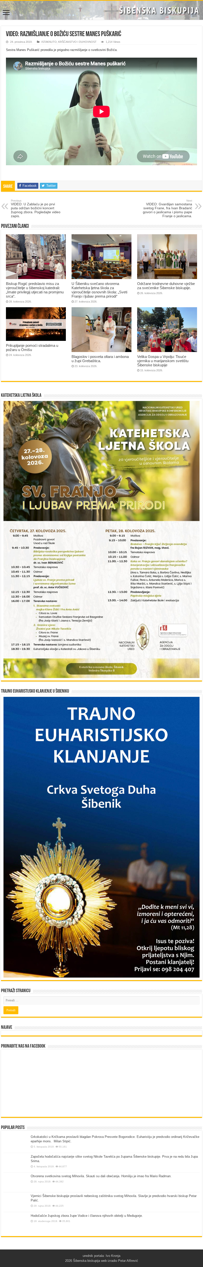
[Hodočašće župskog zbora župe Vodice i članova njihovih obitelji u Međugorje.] (15, 1223)
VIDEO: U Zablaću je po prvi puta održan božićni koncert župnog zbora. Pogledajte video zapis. (35, 208)
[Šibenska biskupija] (101, 10)
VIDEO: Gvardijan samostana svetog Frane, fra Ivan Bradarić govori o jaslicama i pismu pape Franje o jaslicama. (167, 208)
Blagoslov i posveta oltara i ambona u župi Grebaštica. (100, 358)
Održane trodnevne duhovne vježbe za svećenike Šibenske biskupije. (166, 286)
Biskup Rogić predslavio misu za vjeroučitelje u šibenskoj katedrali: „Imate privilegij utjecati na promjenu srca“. (35, 290)
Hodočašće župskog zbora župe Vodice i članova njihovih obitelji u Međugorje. (87, 1216)
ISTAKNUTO (49, 41)
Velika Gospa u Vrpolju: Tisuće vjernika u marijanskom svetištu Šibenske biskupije (162, 360)
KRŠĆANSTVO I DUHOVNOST (77, 41)
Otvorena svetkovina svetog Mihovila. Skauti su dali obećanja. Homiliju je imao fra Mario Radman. (101, 1176)
